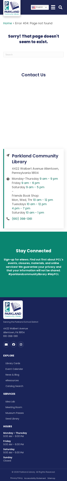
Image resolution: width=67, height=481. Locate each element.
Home (7, 23)
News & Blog (12, 374)
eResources (12, 380)
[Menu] (53, 7)
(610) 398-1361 (22, 219)
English (39, 7)
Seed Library (12, 418)
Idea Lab (10, 401)
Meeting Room (14, 407)
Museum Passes (15, 413)
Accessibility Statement (35, 478)
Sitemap (51, 478)
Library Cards (13, 363)
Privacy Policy (16, 478)
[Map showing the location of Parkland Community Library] (33, 116)
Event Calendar (14, 369)
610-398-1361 (10, 336)
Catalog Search (14, 386)
